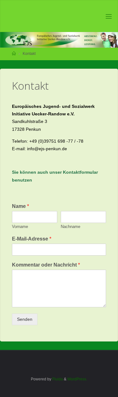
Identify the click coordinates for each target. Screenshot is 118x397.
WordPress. (77, 379)
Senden (24, 319)
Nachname (70, 226)
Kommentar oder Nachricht (46, 264)
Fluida (57, 379)
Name (20, 206)
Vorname (20, 226)
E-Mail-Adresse (31, 238)
